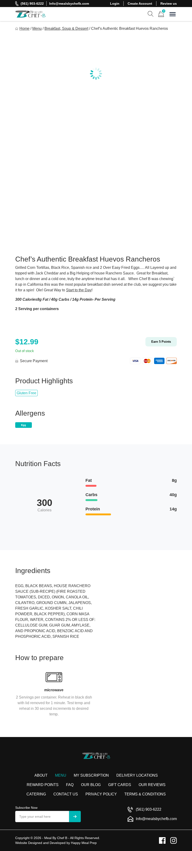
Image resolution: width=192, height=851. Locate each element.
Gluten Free (26, 393)
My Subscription (91, 775)
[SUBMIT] (75, 816)
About (41, 775)
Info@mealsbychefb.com (69, 3)
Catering (36, 794)
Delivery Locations (137, 775)
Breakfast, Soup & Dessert (66, 28)
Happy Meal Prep (84, 843)
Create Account (140, 3)
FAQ (70, 785)
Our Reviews (152, 785)
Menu (37, 28)
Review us (168, 3)
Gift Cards (119, 785)
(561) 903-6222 (32, 3)
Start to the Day (79, 290)
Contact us (65, 794)
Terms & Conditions (145, 794)
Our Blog (91, 785)
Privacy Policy (101, 794)
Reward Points (43, 785)
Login (114, 3)
